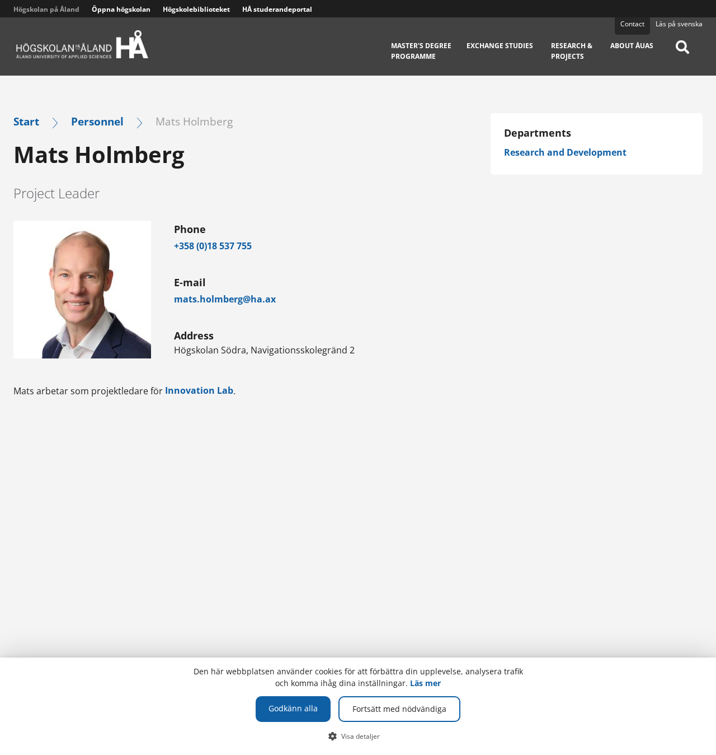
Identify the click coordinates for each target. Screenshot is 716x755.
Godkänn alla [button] (293, 708)
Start (26, 121)
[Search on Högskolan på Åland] (682, 55)
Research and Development (565, 152)
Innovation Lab (199, 390)
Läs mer (425, 683)
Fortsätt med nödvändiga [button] (399, 708)
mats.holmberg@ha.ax (225, 299)
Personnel (97, 121)
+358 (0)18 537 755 (213, 246)
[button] (358, 736)
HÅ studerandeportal (277, 9)
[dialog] (358, 706)
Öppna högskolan (121, 9)
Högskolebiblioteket (196, 9)
